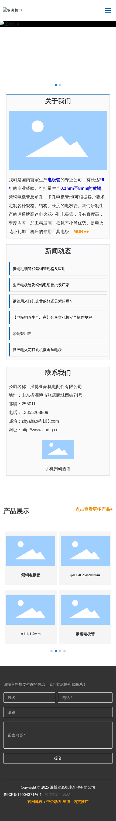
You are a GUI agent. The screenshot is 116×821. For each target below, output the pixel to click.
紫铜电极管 (30, 575)
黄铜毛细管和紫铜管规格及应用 (39, 269)
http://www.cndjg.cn (40, 430)
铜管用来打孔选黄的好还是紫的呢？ (43, 301)
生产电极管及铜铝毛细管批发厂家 (41, 285)
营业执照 (52, 794)
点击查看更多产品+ (94, 509)
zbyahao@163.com (40, 421)
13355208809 (35, 412)
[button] (56, 85)
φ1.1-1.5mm (31, 634)
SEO (66, 794)
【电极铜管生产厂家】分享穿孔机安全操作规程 (52, 317)
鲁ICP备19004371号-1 (23, 794)
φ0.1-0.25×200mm (85, 575)
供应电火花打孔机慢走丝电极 (37, 350)
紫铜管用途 (22, 333)
